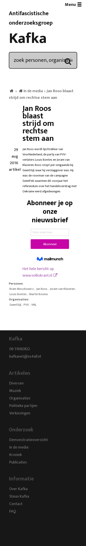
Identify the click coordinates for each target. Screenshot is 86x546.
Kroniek (15, 455)
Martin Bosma (38, 294)
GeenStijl (15, 304)
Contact (15, 504)
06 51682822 (19, 349)
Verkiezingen (19, 413)
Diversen (16, 383)
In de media (33, 91)
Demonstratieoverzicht (28, 440)
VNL (33, 304)
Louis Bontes (18, 294)
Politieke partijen (23, 406)
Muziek (15, 391)
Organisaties (19, 398)
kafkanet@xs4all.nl (25, 356)
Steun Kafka (19, 496)
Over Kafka (18, 489)
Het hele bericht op (38, 272)
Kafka (28, 38)
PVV (26, 304)
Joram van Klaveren (62, 289)
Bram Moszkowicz (21, 289)
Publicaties (18, 462)
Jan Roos (41, 289)
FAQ (12, 511)
